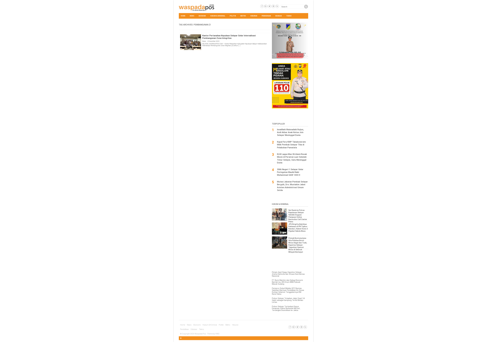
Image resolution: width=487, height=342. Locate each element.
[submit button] (306, 7)
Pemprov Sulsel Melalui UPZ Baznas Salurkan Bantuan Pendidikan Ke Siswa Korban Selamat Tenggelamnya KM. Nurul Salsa (288, 291)
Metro (243, 16)
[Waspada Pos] (196, 10)
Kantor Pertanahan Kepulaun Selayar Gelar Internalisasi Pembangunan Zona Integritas (229, 36)
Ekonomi (202, 16)
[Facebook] (262, 6)
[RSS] (277, 6)
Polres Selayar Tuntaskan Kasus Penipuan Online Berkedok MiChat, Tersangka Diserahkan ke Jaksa (286, 308)
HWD (217, 334)
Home (183, 16)
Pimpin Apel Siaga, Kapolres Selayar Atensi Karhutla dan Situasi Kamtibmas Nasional (288, 274)
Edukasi (278, 16)
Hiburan (253, 16)
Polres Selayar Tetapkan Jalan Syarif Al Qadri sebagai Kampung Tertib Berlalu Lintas (288, 300)
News (192, 16)
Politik (233, 16)
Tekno (289, 16)
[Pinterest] (273, 6)
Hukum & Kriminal (217, 16)
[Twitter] (269, 6)
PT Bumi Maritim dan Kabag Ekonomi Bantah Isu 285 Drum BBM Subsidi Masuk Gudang (287, 282)
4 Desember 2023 (213, 41)
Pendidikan (266, 16)
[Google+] (265, 6)
